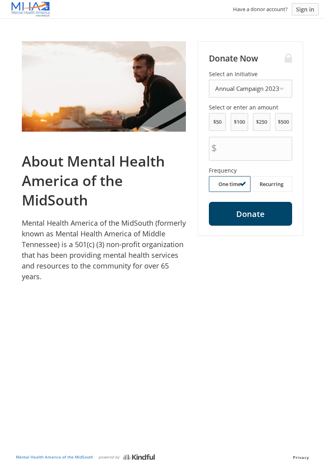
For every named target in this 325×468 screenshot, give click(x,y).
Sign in (305, 9)
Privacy (301, 457)
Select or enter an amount (243, 107)
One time (229, 184)
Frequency (223, 170)
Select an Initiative (233, 74)
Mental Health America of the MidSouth (54, 457)
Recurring (271, 184)
